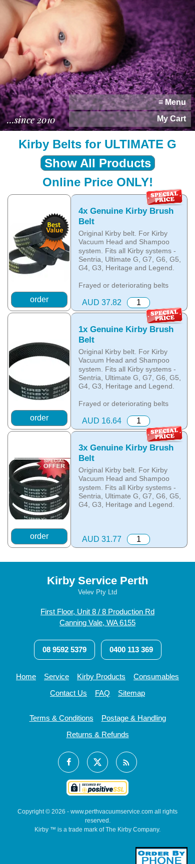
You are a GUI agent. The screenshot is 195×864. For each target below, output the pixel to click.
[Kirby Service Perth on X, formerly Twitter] (97, 762)
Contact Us (68, 693)
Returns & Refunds (97, 734)
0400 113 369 (131, 649)
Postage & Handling (134, 718)
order (39, 299)
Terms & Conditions (62, 718)
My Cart (171, 118)
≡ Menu (172, 102)
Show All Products (97, 163)
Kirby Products (101, 676)
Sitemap (131, 693)
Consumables (156, 676)
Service (56, 676)
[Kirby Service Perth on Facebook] (68, 762)
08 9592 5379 (64, 649)
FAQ (102, 693)
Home (26, 676)
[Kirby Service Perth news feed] (126, 762)
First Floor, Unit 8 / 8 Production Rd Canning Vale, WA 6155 (97, 617)
